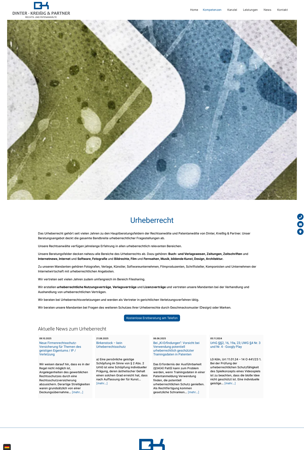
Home (194, 9)
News (267, 9)
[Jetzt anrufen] (300, 216)
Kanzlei (232, 9)
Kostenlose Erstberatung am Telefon (152, 318)
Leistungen (250, 9)
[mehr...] (77, 392)
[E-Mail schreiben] (300, 224)
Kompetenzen (212, 9)
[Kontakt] (300, 231)
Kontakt (282, 9)
